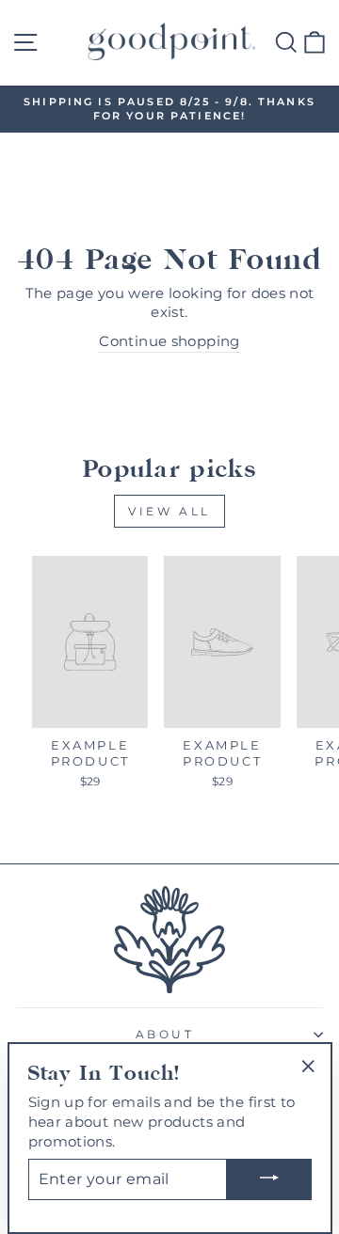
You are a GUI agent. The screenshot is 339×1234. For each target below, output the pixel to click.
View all (169, 511)
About (165, 1034)
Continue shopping (169, 341)
